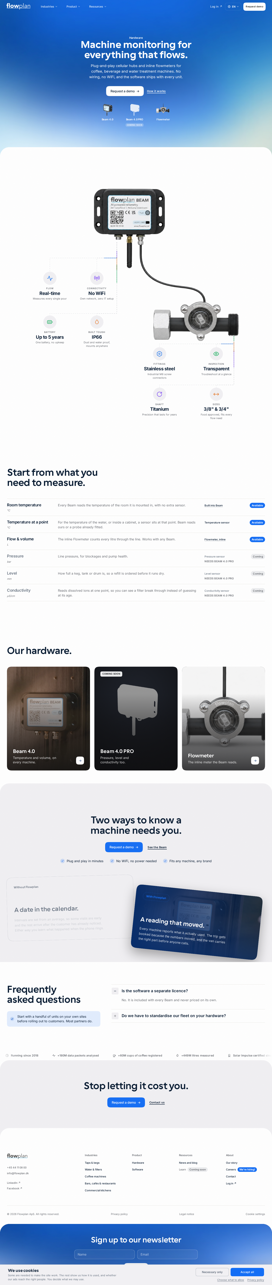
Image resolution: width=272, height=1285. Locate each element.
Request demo (254, 6)
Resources (96, 6)
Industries (47, 6)
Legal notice (186, 1214)
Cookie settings (255, 1214)
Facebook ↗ (14, 1188)
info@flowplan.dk (18, 1173)
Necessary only (212, 1272)
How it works (156, 91)
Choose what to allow (230, 1279)
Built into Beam (213, 505)
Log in (216, 6)
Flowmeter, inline (215, 539)
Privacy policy (119, 1214)
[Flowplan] (17, 1156)
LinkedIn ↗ (14, 1182)
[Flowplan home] (18, 7)
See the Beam (157, 847)
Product (72, 6)
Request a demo (125, 91)
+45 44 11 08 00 (16, 1167)
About (230, 1155)
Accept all (247, 1272)
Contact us (157, 1102)
